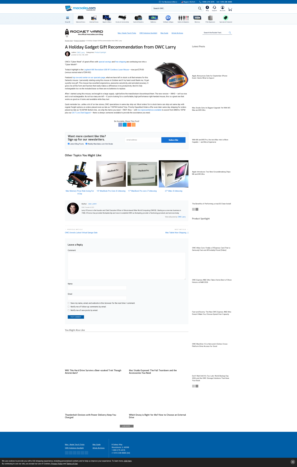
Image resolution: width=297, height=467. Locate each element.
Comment (72, 250)
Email (70, 294)
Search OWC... (159, 8)
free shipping (120, 62)
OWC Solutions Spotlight (148, 33)
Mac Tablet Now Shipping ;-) (176, 233)
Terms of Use (72, 464)
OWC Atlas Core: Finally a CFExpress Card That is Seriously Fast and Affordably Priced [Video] (211, 249)
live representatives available (149, 110)
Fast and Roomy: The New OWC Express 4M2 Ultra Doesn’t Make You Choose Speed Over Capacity (211, 313)
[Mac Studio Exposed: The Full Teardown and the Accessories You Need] (158, 351)
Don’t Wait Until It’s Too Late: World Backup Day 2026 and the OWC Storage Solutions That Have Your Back (210, 378)
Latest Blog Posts (76, 144)
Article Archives (177, 33)
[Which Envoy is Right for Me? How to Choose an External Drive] (158, 395)
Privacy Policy (57, 464)
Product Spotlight (100, 52)
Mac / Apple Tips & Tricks (127, 33)
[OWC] (80, 9)
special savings (105, 62)
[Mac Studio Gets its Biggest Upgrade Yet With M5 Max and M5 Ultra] (212, 94)
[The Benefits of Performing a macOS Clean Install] (212, 190)
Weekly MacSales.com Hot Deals (100, 144)
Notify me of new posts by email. (84, 310)
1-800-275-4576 (208, 2)
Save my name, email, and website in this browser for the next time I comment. (103, 303)
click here (128, 461)
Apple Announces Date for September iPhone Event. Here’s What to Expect (209, 77)
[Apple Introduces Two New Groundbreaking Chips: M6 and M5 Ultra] (212, 158)
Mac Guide (164, 33)
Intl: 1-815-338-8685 (224, 2)
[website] (82, 217)
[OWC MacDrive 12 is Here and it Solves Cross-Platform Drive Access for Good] (212, 330)
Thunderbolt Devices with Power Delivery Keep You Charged (90, 416)
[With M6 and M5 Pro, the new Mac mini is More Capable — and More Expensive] (212, 126)
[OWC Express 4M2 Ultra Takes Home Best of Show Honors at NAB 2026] (212, 266)
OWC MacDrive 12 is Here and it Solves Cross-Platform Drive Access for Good (210, 345)
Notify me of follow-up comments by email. (88, 307)
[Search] (200, 9)
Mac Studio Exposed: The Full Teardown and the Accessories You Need (153, 371)
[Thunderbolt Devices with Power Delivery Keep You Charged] (94, 395)
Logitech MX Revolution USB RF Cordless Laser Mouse (106, 70)
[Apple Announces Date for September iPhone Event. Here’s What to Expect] (212, 62)
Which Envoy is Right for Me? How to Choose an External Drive (157, 416)
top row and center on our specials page (89, 77)
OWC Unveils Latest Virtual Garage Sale (81, 233)
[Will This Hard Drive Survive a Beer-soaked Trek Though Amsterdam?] (94, 351)
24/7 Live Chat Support (81, 113)
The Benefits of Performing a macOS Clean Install (211, 204)
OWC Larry (81, 52)
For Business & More (169, 2)
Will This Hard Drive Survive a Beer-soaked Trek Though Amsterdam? (93, 371)
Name (70, 284)
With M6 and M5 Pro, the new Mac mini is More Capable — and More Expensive (210, 141)
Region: (189, 2)
